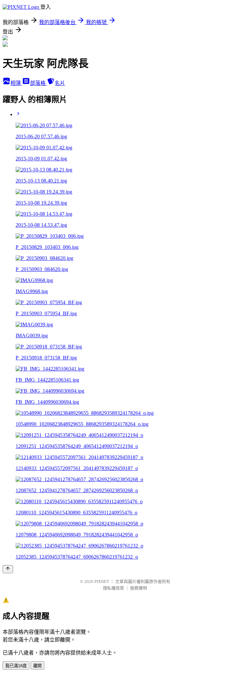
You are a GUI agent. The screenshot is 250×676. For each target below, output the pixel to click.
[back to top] (8, 569)
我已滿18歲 (16, 665)
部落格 (38, 83)
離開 (37, 665)
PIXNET (101, 581)
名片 (60, 83)
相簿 (16, 83)
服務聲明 (138, 588)
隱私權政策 (113, 588)
